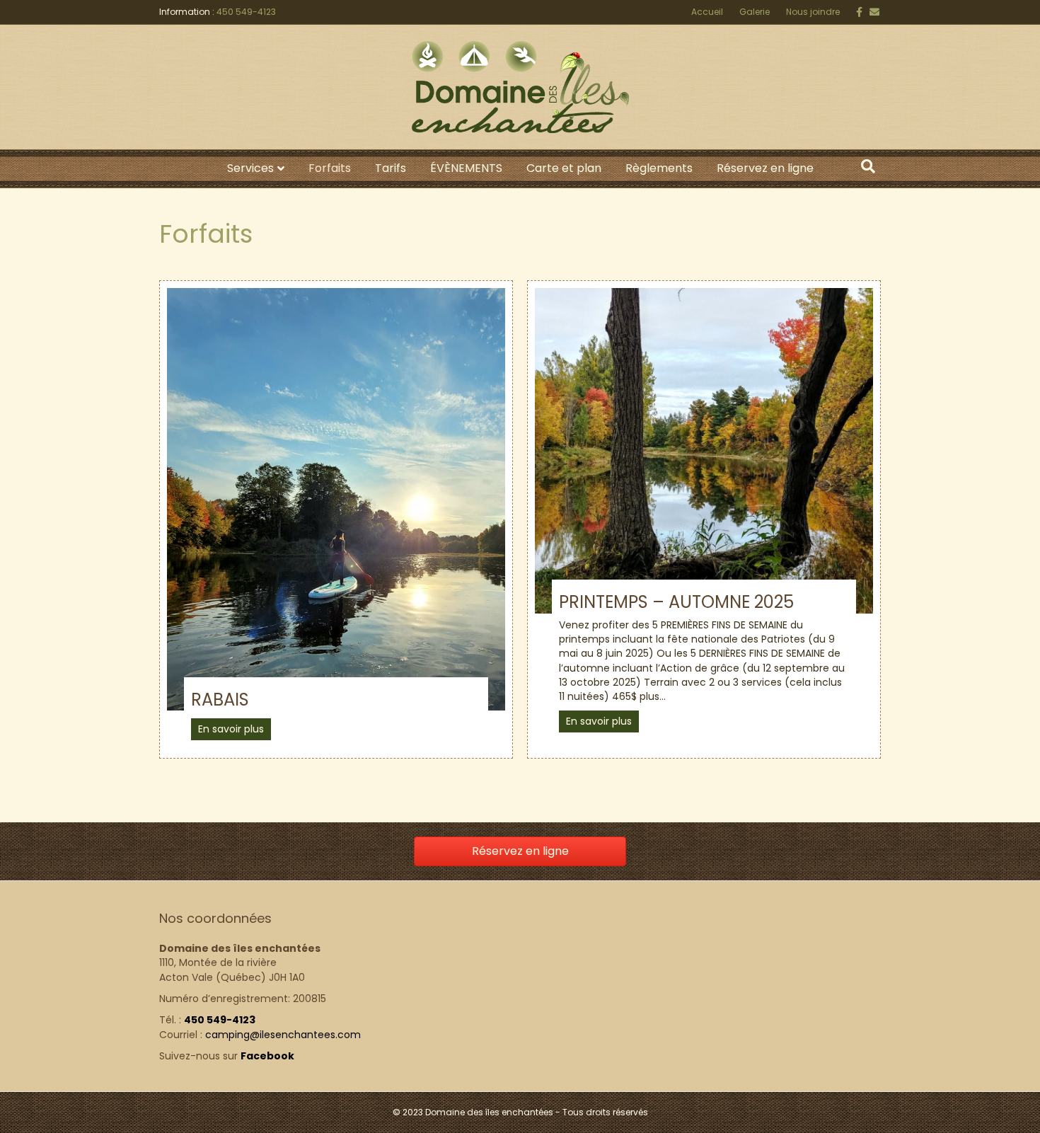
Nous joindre (813, 12)
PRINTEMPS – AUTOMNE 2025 (676, 602)
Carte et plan (563, 168)
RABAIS (220, 699)
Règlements (659, 168)
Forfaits (329, 168)
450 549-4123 (246, 12)
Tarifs (390, 168)
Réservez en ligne (765, 168)
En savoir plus (231, 729)
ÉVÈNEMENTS (466, 168)
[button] (520, 851)
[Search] (868, 166)
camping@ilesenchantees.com (283, 1035)
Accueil (707, 12)
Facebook (267, 1056)
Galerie (754, 12)
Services (250, 168)
